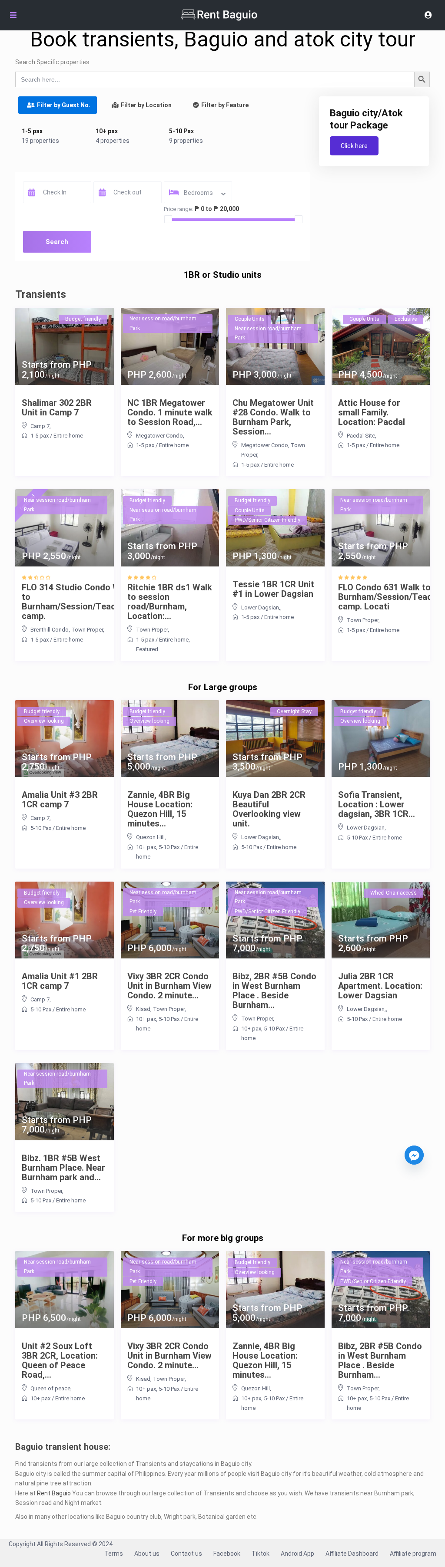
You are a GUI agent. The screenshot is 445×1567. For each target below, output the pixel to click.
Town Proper (87, 629)
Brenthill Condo (49, 629)
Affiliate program (413, 1553)
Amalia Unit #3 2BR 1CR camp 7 (60, 799)
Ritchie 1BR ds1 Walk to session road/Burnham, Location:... (169, 602)
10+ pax (107, 131)
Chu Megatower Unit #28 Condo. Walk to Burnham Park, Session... (273, 417)
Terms (113, 1553)
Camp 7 (40, 426)
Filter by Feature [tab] (225, 105)
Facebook (226, 1553)
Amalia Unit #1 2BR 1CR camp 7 (60, 981)
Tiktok (260, 1553)
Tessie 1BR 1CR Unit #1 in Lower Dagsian (273, 589)
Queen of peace (50, 1388)
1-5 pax (32, 131)
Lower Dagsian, (260, 607)
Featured (147, 649)
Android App (297, 1553)
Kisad (143, 1009)
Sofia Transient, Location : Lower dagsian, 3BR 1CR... (376, 804)
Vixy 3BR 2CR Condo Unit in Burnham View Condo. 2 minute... (169, 985)
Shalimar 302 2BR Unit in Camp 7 (57, 407)
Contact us (186, 1553)
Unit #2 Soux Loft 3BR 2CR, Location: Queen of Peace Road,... (60, 1360)
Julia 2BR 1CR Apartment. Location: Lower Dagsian (380, 985)
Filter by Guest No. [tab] (63, 105)
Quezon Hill (150, 837)
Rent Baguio (54, 1493)
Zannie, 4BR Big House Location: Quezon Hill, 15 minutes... (160, 809)
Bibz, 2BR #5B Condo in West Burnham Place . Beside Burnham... (274, 990)
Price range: (178, 209)
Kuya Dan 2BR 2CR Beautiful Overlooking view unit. (269, 809)
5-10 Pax (181, 131)
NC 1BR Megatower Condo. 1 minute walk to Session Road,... (170, 412)
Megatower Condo (159, 435)
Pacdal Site (361, 435)
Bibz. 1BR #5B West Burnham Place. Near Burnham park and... (63, 1167)
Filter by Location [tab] (146, 105)
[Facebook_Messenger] (414, 1155)
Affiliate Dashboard (352, 1553)
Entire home (68, 435)
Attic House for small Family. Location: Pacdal (371, 412)
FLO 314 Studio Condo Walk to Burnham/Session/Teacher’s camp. (78, 602)
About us (146, 1553)
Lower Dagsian (366, 827)
